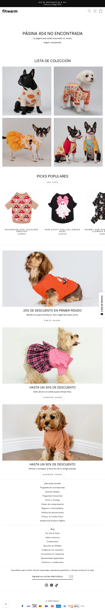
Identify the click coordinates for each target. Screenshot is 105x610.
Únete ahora (52, 320)
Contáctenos (52, 541)
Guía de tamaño (52, 492)
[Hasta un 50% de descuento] (52, 432)
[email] (71, 576)
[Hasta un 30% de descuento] (52, 355)
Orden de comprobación (52, 504)
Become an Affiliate (52, 546)
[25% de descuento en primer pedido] (52, 278)
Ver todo (53, 182)
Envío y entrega (52, 500)
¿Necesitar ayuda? (52, 483)
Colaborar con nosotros (52, 550)
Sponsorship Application (52, 558)
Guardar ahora (52, 474)
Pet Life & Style (52, 533)
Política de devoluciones (52, 512)
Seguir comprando (52, 42)
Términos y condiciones (52, 562)
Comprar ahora (53, 397)
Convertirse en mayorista (52, 554)
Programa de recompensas (52, 487)
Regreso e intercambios (52, 508)
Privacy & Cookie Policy (52, 516)
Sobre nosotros (52, 537)
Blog (52, 529)
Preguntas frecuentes (52, 496)
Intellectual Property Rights (52, 521)
